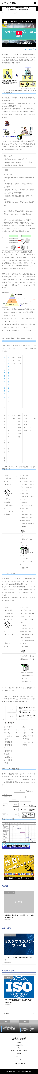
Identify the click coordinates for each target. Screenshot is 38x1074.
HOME (19, 1042)
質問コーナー (19, 1056)
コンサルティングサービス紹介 (19, 1050)
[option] (9, 1026)
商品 (19, 1048)
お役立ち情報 (9, 3)
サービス (19, 1059)
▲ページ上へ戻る (30, 49)
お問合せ (19, 1053)
